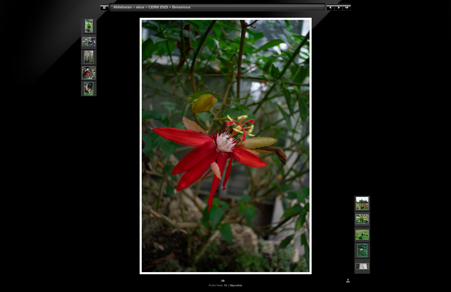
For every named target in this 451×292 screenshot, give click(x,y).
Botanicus (181, 7)
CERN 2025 (158, 7)
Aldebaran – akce (129, 7)
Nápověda (236, 285)
